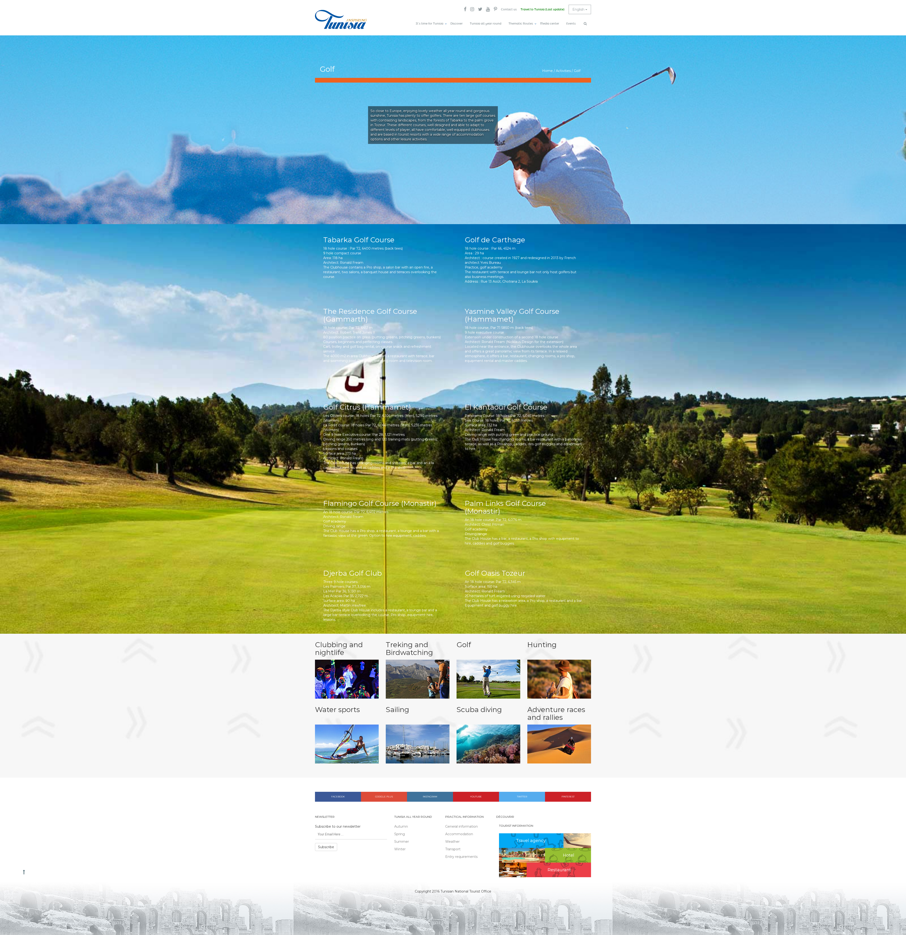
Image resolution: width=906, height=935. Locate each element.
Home (547, 71)
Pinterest (568, 796)
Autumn (401, 826)
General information (461, 826)
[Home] (341, 19)
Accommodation (459, 834)
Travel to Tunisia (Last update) (542, 9)
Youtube (476, 796)
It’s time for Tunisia (429, 23)
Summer (401, 841)
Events (571, 23)
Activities (563, 71)
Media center (549, 23)
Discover (456, 23)
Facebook (338, 796)
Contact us (509, 9)
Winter (400, 849)
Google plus (384, 796)
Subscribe (326, 847)
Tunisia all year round (485, 23)
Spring (399, 834)
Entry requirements (461, 857)
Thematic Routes (520, 23)
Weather (452, 841)
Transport (453, 849)
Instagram (430, 796)
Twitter (522, 796)
